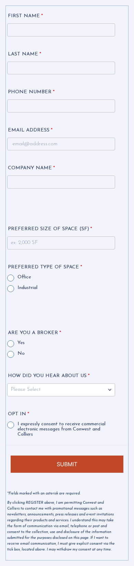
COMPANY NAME (31, 168)
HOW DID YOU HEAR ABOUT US (49, 375)
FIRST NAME (25, 16)
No (21, 353)
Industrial (27, 287)
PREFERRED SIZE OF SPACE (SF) (50, 229)
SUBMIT (67, 464)
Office (24, 277)
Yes (21, 342)
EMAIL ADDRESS (30, 130)
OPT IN (18, 414)
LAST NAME (24, 54)
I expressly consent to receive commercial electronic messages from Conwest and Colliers (61, 429)
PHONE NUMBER (31, 92)
